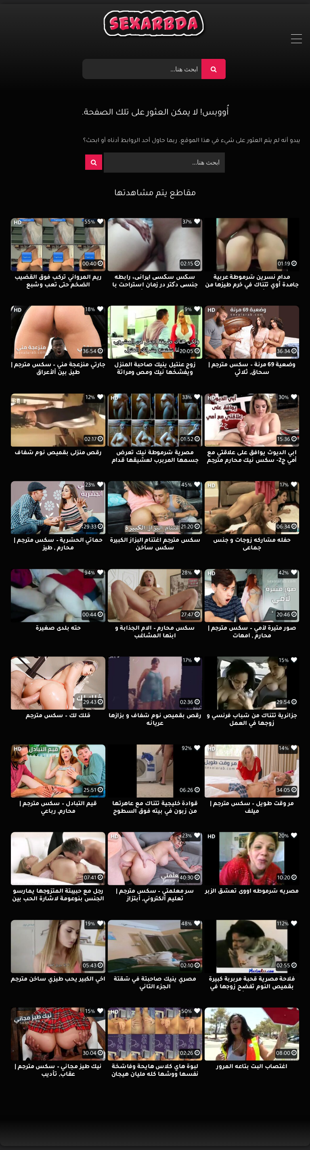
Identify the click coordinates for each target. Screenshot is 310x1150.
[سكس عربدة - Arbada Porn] (155, 25)
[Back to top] (284, 1126)
